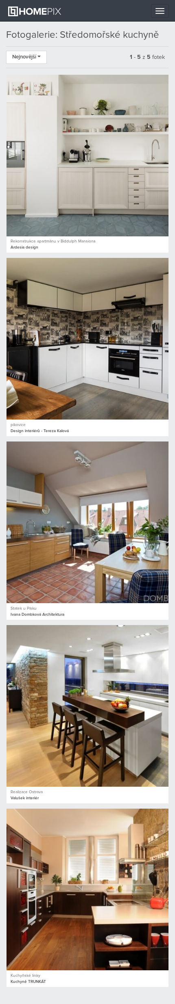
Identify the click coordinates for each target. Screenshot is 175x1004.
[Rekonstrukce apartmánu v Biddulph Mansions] (87, 155)
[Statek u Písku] (87, 522)
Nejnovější (24, 57)
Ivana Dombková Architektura (37, 614)
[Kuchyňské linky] (87, 889)
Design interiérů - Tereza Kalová (40, 431)
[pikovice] (87, 339)
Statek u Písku (24, 608)
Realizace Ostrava (27, 792)
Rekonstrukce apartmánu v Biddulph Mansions (53, 241)
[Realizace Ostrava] (87, 706)
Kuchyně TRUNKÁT (28, 982)
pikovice (18, 425)
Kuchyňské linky (25, 976)
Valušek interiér (25, 798)
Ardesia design (24, 247)
